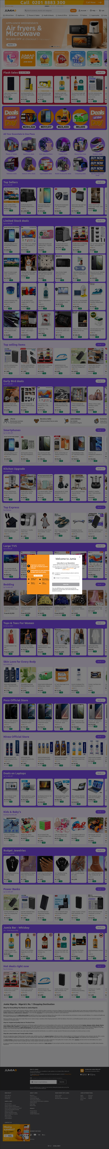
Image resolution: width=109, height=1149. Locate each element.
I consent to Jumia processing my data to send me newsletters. (67, 573)
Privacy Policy (70, 568)
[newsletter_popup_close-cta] (79, 557)
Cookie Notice (65, 569)
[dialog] (54, 574)
